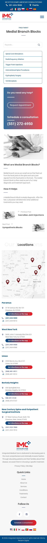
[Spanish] (34, 9)
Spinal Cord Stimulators (14, 54)
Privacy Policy (20, 466)
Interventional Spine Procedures (17, 70)
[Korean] (19, 9)
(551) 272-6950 (20, 124)
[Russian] (30, 9)
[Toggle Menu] (42, 17)
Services (23, 486)
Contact (23, 497)
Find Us (36, 5)
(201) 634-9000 (11, 318)
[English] (11, 9)
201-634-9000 (15, 5)
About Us (23, 483)
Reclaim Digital (23, 540)
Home (23, 479)
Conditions (24, 490)
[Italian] (15, 9)
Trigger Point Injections (14, 65)
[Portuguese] (27, 9)
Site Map (29, 466)
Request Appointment (20, 105)
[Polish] (23, 9)
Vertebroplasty (11, 81)
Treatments (23, 494)
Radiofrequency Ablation (15, 59)
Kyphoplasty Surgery (13, 75)
